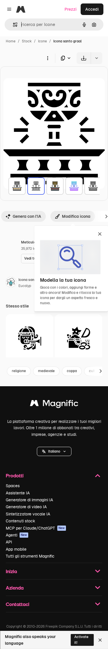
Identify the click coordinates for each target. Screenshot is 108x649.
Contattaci (17, 604)
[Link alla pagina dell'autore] (11, 283)
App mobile (16, 549)
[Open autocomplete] (13, 24)
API (9, 542)
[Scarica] (84, 58)
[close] (99, 234)
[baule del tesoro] (78, 338)
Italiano (54, 451)
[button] (54, 451)
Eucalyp (24, 286)
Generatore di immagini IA (29, 499)
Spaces (13, 485)
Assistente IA (18, 493)
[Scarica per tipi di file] (66, 58)
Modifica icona (76, 216)
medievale (46, 371)
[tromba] (29, 338)
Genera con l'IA (27, 216)
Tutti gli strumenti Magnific (30, 556)
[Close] (100, 640)
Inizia (11, 571)
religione (19, 371)
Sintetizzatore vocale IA (28, 514)
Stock (27, 41)
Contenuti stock (20, 521)
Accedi (92, 9)
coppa (72, 371)
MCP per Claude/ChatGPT (35, 528)
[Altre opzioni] (47, 58)
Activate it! (81, 640)
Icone (42, 41)
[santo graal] (17, 186)
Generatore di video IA (26, 506)
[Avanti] (100, 371)
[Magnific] (54, 404)
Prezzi (71, 9)
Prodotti (15, 475)
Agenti (16, 535)
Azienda (15, 588)
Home (11, 41)
